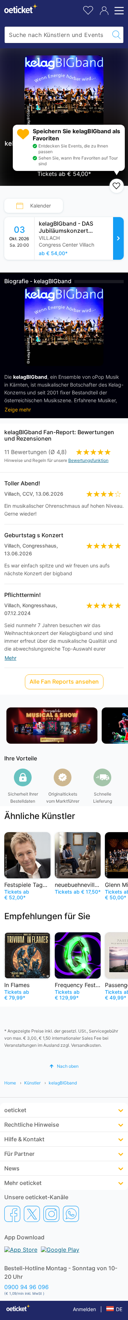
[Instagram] (51, 1213)
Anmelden (84, 1309)
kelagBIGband (63, 1082)
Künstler (32, 1082)
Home (10, 1082)
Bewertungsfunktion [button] (88, 460)
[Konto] (104, 10)
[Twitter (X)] (32, 1213)
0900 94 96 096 (26, 1287)
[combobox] (57, 35)
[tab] (33, 206)
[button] (64, 1066)
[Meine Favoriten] (88, 9)
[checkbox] (117, 186)
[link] (79, 238)
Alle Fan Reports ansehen (64, 681)
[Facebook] (12, 1213)
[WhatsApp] (71, 1213)
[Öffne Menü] (118, 10)
